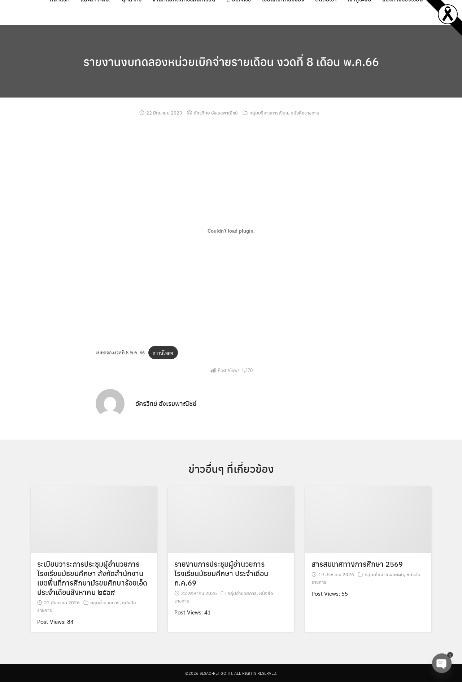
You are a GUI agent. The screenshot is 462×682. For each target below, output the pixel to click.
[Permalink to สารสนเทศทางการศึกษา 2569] (368, 518)
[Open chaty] (442, 663)
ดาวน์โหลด (163, 353)
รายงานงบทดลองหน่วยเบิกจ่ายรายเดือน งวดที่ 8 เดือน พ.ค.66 (231, 61)
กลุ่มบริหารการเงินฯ (268, 112)
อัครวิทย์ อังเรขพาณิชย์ (216, 112)
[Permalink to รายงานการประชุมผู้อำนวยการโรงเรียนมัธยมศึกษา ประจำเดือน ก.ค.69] (231, 518)
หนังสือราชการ (305, 112)
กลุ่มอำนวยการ (104, 602)
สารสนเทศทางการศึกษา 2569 (357, 563)
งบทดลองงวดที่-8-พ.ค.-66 (120, 353)
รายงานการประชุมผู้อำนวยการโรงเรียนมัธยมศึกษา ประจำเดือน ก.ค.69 (221, 573)
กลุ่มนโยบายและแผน (384, 574)
